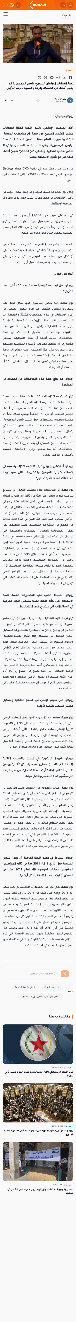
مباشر (64, 15)
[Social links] (5, 5)
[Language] (12, 5)
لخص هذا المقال (51, 987)
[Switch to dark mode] (63, 5)
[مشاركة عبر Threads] (45, 77)
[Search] (18, 5)
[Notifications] (70, 5)
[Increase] (5, 100)
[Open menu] (5, 14)
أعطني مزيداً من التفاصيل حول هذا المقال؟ (40, 996)
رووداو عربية (60, 98)
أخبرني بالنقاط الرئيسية (25, 987)
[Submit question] (65, 973)
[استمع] (38, 100)
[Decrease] (12, 100)
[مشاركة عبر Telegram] (52, 77)
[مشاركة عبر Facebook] (70, 77)
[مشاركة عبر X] (64, 77)
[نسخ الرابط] (39, 77)
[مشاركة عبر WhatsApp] (58, 77)
